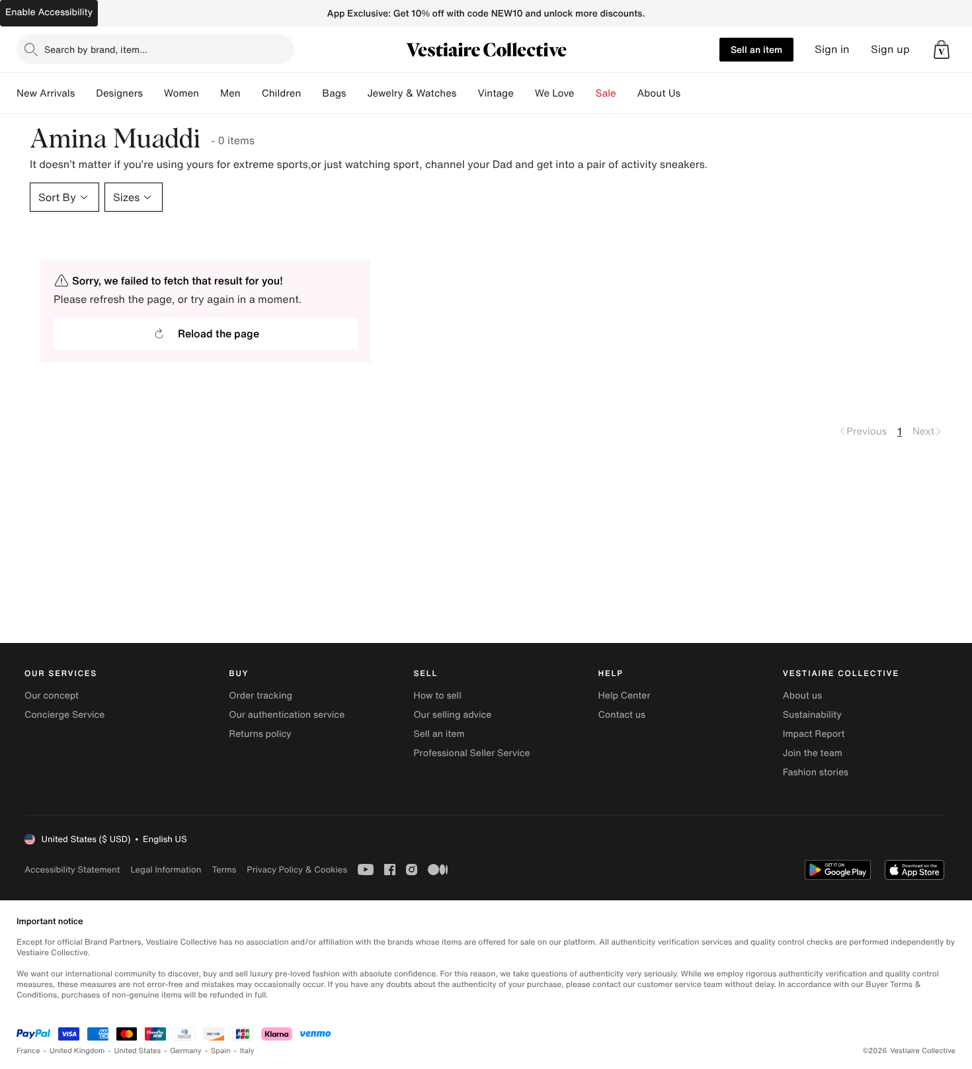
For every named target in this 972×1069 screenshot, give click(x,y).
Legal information (165, 869)
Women (181, 93)
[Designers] (153, 93)
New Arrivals (46, 93)
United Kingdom (77, 1051)
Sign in (832, 49)
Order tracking (260, 696)
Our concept (51, 696)
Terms (224, 869)
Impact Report (814, 734)
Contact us (622, 715)
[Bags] (356, 93)
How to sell (437, 696)
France (28, 1051)
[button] (941, 49)
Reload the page (218, 333)
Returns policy (260, 734)
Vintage (495, 93)
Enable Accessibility (49, 12)
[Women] (209, 93)
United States (137, 1051)
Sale (606, 93)
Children (282, 93)
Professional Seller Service (471, 753)
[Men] (251, 93)
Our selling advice (452, 715)
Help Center (624, 696)
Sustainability (812, 715)
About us (802, 696)
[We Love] (585, 93)
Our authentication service (286, 715)
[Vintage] (524, 93)
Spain (221, 1051)
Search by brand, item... (95, 49)
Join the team (812, 753)
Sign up (890, 49)
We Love (555, 93)
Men (230, 93)
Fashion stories (815, 772)
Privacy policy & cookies (297, 869)
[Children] (311, 93)
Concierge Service (64, 715)
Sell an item (756, 49)
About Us (658, 93)
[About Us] (691, 93)
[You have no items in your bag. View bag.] (941, 49)
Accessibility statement (72, 869)
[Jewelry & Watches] (467, 93)
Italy (247, 1051)
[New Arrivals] (85, 93)
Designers (119, 93)
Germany (186, 1051)
